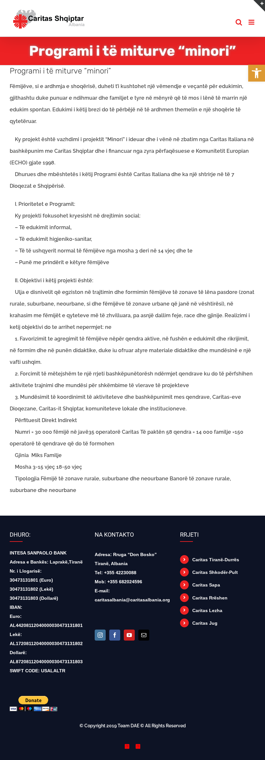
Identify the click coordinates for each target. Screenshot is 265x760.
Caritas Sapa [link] (206, 584)
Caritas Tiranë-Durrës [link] (215, 559)
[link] (256, 73)
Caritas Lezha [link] (207, 610)
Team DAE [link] (128, 725)
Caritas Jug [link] (204, 623)
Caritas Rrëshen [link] (210, 597)
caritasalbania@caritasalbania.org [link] (132, 599)
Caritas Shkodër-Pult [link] (215, 572)
